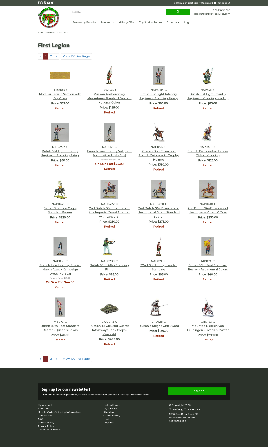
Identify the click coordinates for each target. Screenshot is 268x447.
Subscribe (197, 391)
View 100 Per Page (76, 56)
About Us (43, 408)
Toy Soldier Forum (150, 22)
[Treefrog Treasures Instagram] (42, 3)
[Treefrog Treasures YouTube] (49, 3)
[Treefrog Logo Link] (54, 18)
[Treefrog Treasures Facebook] (39, 3)
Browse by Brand (83, 22)
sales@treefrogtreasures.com (212, 13)
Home (40, 32)
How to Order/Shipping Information (59, 412)
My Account (45, 405)
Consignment (50, 32)
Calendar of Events (49, 429)
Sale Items (107, 22)
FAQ (40, 419)
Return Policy (46, 422)
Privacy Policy (46, 426)
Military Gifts (126, 22)
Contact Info (45, 415)
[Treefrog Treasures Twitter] (52, 3)
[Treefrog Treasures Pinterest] (45, 3)
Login (187, 22)
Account (172, 22)
